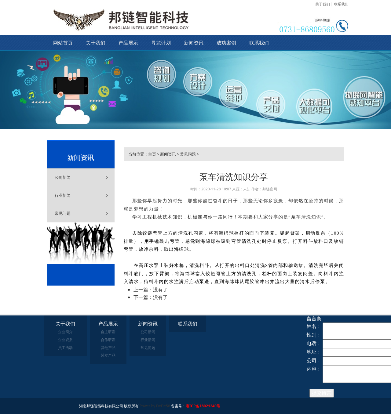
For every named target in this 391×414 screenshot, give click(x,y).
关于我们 (322, 4)
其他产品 (108, 347)
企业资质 (65, 339)
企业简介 (65, 331)
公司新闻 (63, 177)
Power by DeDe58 (155, 406)
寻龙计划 (161, 42)
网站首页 (63, 42)
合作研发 (108, 339)
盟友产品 (108, 355)
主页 (152, 154)
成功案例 (226, 42)
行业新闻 (63, 195)
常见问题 (63, 213)
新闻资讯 (193, 42)
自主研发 (108, 331)
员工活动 (65, 347)
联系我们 (341, 4)
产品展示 (128, 42)
